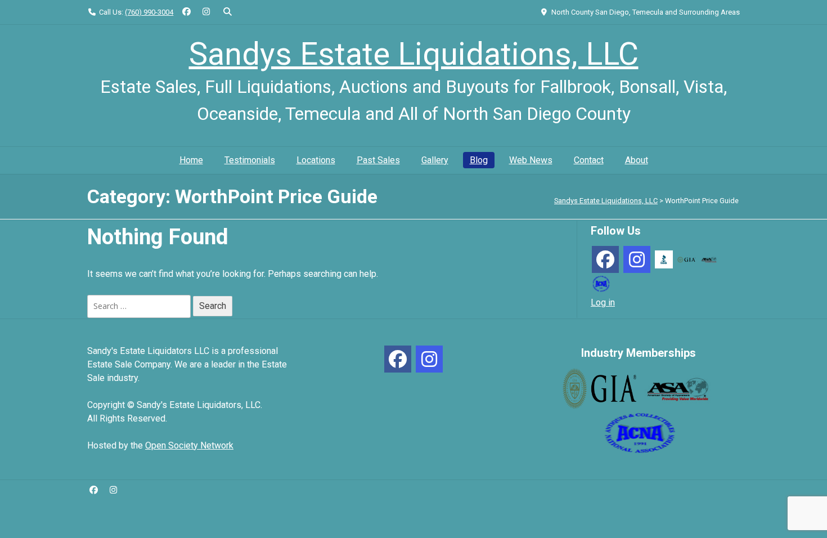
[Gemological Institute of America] (686, 259)
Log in (603, 302)
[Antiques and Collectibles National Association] (601, 282)
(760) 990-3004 (149, 12)
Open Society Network (189, 445)
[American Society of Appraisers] (709, 259)
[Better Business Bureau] (664, 258)
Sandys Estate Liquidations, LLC (414, 54)
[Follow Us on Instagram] (206, 12)
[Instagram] (636, 259)
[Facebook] (605, 259)
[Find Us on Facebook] (186, 12)
